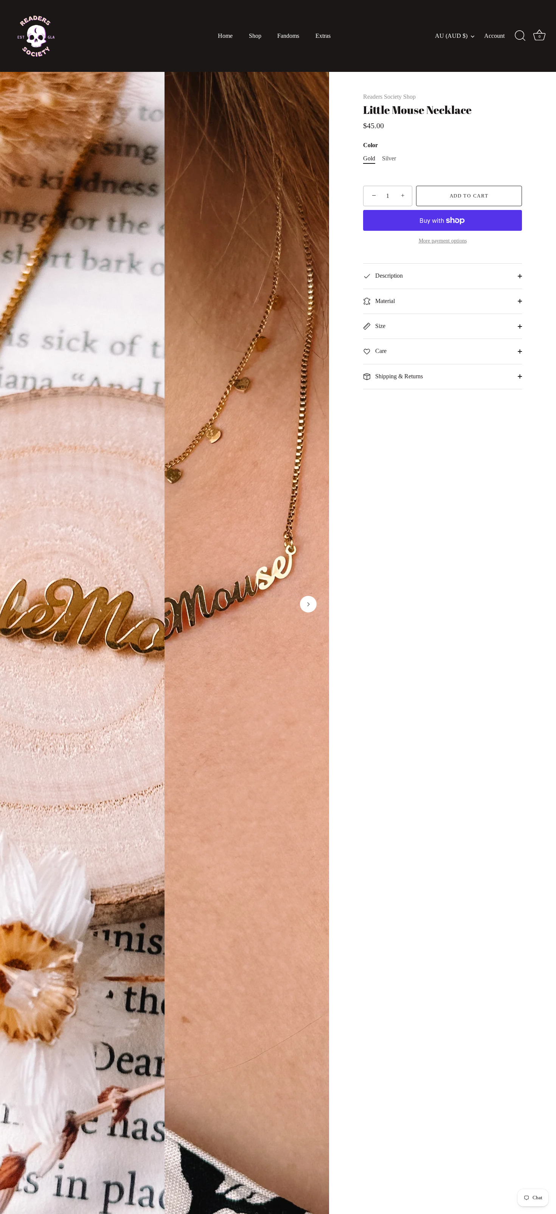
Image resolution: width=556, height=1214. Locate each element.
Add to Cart (469, 196)
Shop (255, 36)
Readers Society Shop (389, 96)
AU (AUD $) (451, 36)
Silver (389, 158)
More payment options (443, 241)
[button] (20, 604)
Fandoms (288, 36)
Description (388, 275)
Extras (323, 36)
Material (384, 301)
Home (225, 36)
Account (494, 36)
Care (380, 351)
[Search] (520, 36)
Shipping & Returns (398, 376)
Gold (369, 158)
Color (370, 145)
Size (379, 326)
